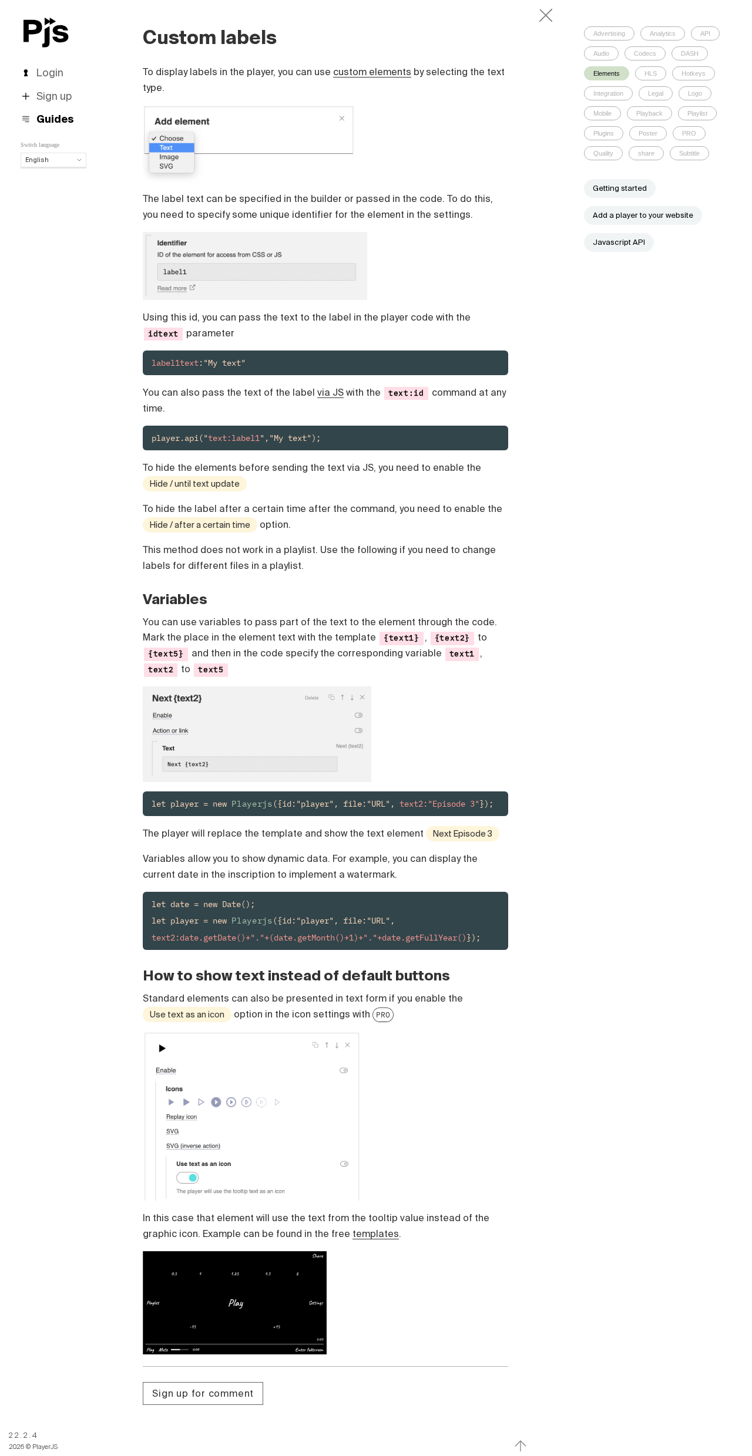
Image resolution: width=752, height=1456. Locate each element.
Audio (601, 53)
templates (375, 1233)
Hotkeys (694, 73)
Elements (606, 73)
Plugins (603, 133)
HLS (650, 73)
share (646, 153)
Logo (695, 93)
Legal (655, 93)
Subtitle (689, 153)
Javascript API (619, 242)
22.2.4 (24, 1435)
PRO (383, 1014)
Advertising (609, 33)
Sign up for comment (203, 1393)
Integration (608, 93)
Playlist (697, 113)
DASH (690, 53)
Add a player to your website (643, 215)
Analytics (663, 33)
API (705, 33)
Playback (649, 113)
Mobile (602, 113)
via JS (330, 392)
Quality (603, 153)
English (37, 159)
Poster (648, 133)
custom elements (372, 71)
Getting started (620, 188)
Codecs (645, 53)
